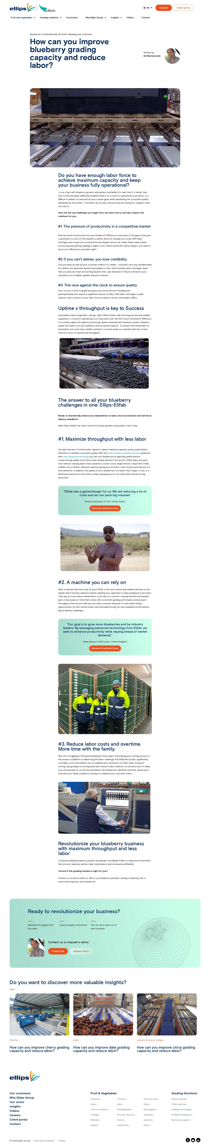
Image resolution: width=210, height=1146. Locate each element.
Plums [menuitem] (147, 1125)
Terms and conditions (44, 1141)
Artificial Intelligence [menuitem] (182, 1115)
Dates (76, 1040)
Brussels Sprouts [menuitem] (125, 1115)
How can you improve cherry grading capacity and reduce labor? (39, 1049)
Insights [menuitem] (115, 18)
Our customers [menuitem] (20, 1093)
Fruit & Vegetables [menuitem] (104, 1093)
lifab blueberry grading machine (125, 453)
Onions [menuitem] (120, 1120)
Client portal (183, 8)
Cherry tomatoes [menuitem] (99, 1109)
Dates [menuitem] (93, 1104)
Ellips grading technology (75, 457)
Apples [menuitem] (94, 1125)
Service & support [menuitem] (181, 1120)
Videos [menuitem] (130, 18)
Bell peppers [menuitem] (150, 1109)
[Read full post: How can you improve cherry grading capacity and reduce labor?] (39, 1014)
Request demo (81, 951)
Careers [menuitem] (146, 18)
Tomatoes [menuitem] (148, 1115)
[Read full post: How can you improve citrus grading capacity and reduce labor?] (167, 1014)
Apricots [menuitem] (148, 1120)
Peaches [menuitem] (95, 1120)
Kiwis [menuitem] (119, 1104)
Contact (163, 8)
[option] (41, 1026)
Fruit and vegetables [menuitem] (21, 18)
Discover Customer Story (105, 648)
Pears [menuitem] (146, 1104)
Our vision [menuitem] (17, 1102)
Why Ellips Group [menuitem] (94, 18)
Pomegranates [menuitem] (124, 1109)
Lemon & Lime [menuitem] (150, 1099)
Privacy (62, 1141)
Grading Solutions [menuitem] (184, 1093)
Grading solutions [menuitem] (49, 18)
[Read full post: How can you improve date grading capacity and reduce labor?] (103, 1016)
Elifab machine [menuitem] (179, 1104)
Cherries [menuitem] (121, 1099)
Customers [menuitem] (72, 18)
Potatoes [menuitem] (95, 1099)
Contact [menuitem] (15, 1124)
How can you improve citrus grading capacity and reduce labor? (166, 1049)
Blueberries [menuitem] (123, 1125)
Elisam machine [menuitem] (179, 1099)
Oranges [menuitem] (95, 1115)
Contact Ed (58, 951)
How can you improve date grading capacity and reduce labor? (101, 1049)
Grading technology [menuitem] (181, 1109)
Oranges (159, 1040)
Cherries (14, 1040)
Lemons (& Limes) (145, 1040)
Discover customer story (105, 508)
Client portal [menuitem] (18, 1119)
